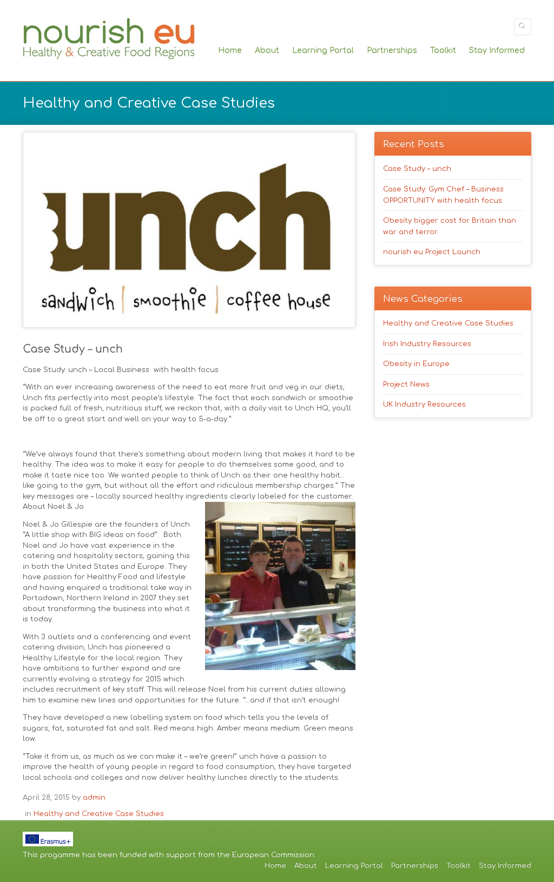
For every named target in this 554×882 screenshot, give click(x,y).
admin (94, 797)
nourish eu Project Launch (431, 252)
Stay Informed (497, 50)
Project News (406, 384)
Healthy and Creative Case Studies (99, 814)
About (267, 50)
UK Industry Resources (424, 404)
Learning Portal (323, 50)
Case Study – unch (417, 169)
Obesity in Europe (416, 364)
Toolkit (443, 50)
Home (230, 50)
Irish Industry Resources (427, 344)
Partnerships (392, 50)
